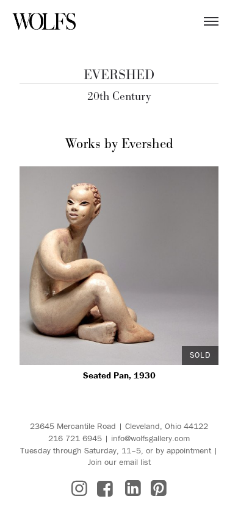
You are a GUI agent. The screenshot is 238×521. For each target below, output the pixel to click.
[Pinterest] (158, 488)
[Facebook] (105, 488)
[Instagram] (79, 488)
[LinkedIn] (133, 488)
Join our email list (119, 461)
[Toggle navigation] (211, 21)
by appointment (183, 450)
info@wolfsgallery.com (150, 438)
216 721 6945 (75, 438)
